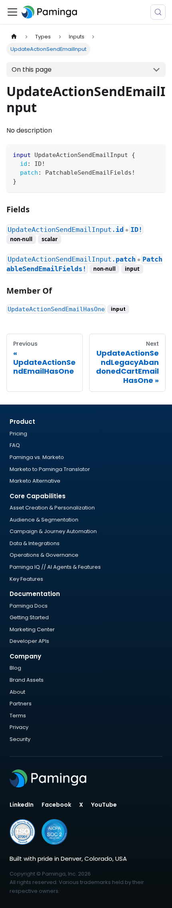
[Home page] (14, 36)
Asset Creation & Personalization (52, 507)
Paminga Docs (29, 606)
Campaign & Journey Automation (53, 531)
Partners (21, 703)
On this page (32, 69)
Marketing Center (32, 629)
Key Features (26, 579)
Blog (15, 668)
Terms (18, 715)
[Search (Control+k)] (158, 12)
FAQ (15, 445)
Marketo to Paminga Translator (50, 469)
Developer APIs (29, 641)
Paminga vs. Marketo (37, 457)
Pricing (18, 433)
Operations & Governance (44, 555)
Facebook (56, 805)
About (17, 692)
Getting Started (29, 617)
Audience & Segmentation (44, 519)
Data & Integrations (35, 543)
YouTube (104, 805)
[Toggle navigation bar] (12, 12)
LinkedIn (22, 805)
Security (20, 739)
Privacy (19, 727)
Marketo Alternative (35, 481)
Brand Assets (27, 680)
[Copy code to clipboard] (155, 154)
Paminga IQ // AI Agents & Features (55, 567)
